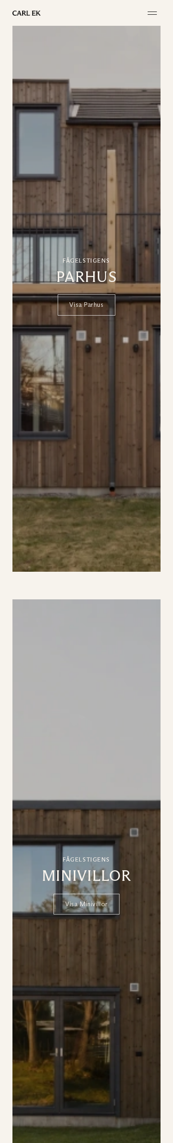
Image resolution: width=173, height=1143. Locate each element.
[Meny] (152, 13)
